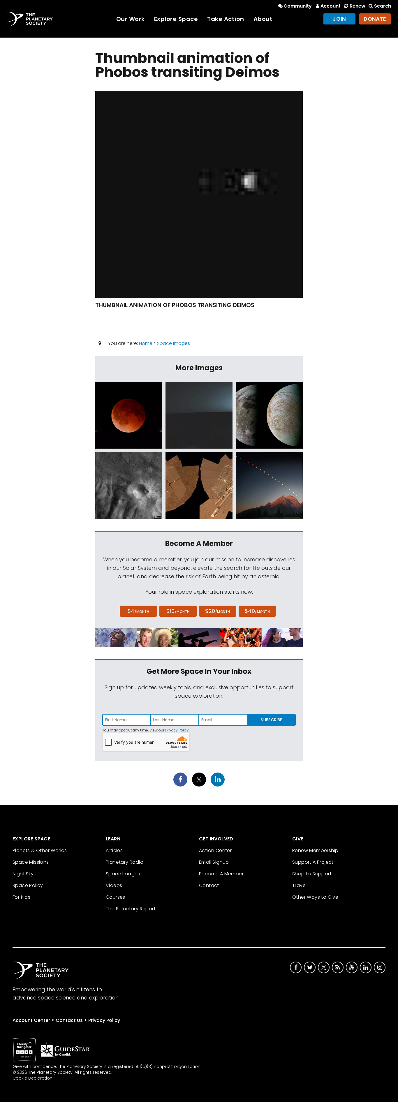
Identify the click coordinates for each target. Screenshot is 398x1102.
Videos (114, 885)
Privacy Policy (177, 730)
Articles (114, 850)
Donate (375, 18)
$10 (177, 611)
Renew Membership (315, 850)
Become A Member (221, 873)
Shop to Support (312, 873)
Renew (357, 6)
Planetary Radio (124, 862)
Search (382, 6)
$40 (257, 611)
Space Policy (28, 885)
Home (145, 343)
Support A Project (313, 862)
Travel (299, 885)
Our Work (130, 19)
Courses (115, 897)
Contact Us (69, 1020)
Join (339, 18)
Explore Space (176, 19)
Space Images (173, 343)
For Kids (21, 897)
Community (297, 6)
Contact (209, 885)
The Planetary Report (131, 908)
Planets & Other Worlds (40, 850)
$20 (217, 611)
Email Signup (214, 862)
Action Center (215, 850)
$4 (138, 611)
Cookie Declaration (32, 1078)
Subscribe (271, 720)
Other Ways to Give (315, 897)
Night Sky (23, 873)
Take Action (225, 19)
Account (330, 6)
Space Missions (31, 862)
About (263, 19)
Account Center (31, 1020)
